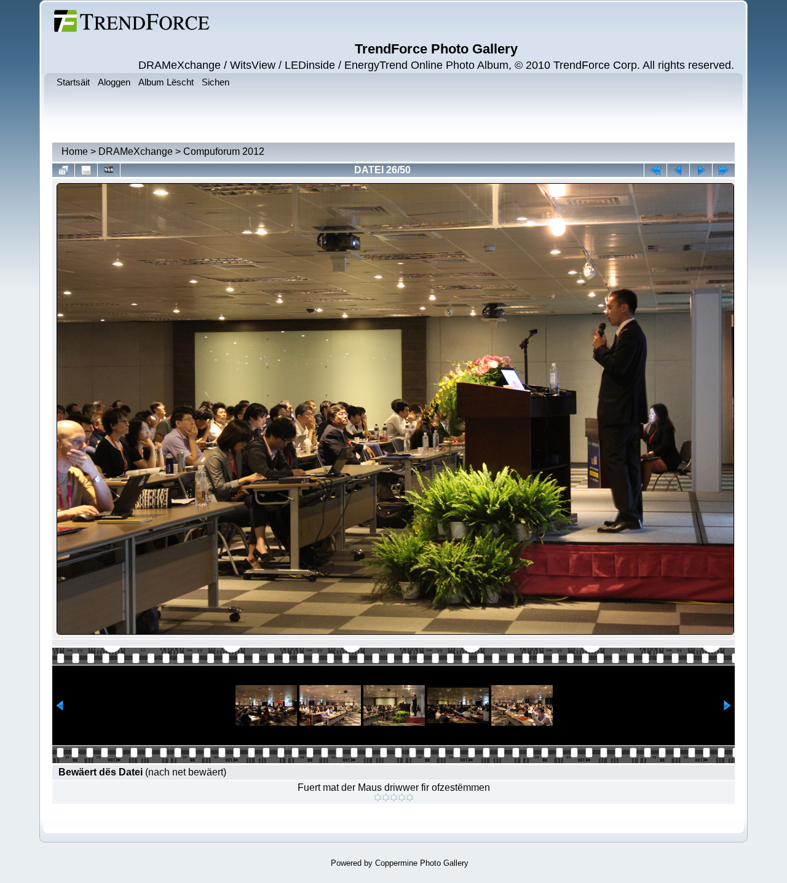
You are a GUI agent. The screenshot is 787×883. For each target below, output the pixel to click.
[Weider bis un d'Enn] (724, 170)
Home (74, 151)
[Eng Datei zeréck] (701, 170)
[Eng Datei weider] (678, 170)
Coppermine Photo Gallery (422, 863)
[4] (402, 797)
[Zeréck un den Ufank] (655, 170)
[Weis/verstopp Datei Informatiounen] (86, 170)
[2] (386, 797)
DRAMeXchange (135, 151)
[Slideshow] (109, 170)
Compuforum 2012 (223, 151)
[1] (378, 797)
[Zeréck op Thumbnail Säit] (63, 170)
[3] (394, 797)
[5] (410, 797)
